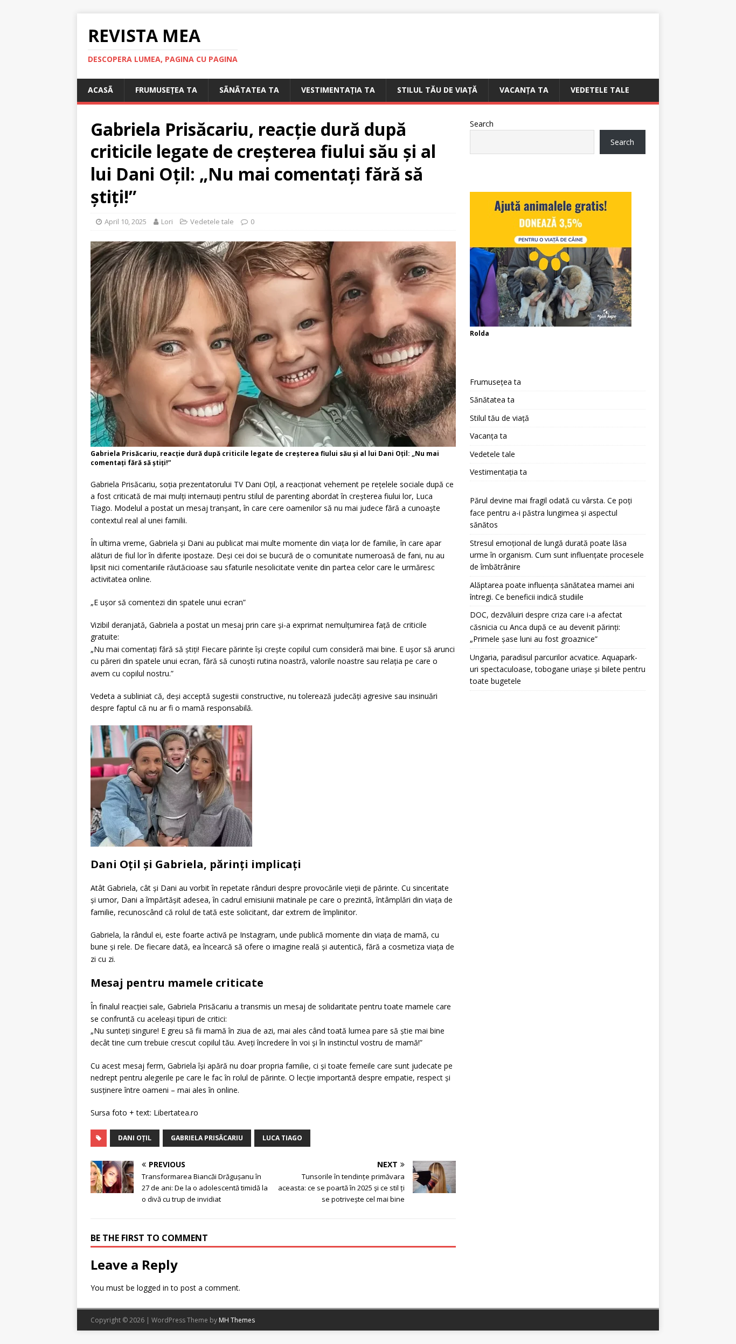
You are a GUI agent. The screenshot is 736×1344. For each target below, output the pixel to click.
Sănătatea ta (492, 399)
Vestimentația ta (338, 90)
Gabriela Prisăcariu (207, 1137)
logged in (153, 1288)
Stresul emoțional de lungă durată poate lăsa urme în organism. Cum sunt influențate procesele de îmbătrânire (557, 555)
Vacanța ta (523, 90)
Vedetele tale (600, 90)
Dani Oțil (134, 1137)
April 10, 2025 (126, 221)
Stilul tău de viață (437, 90)
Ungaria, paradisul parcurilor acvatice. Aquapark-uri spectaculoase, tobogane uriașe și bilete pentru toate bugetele (557, 669)
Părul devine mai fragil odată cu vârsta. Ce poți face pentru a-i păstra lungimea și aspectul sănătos (551, 512)
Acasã (100, 90)
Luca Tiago (282, 1137)
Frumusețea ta (166, 90)
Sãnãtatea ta (249, 90)
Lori (167, 221)
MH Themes (237, 1320)
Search (482, 124)
